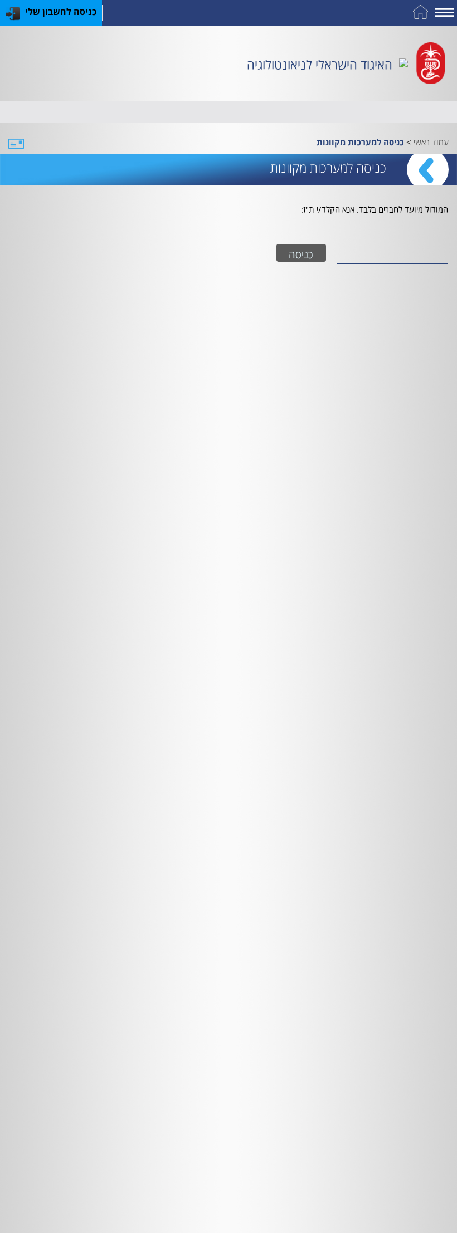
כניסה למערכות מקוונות (360, 142)
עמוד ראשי (431, 140)
